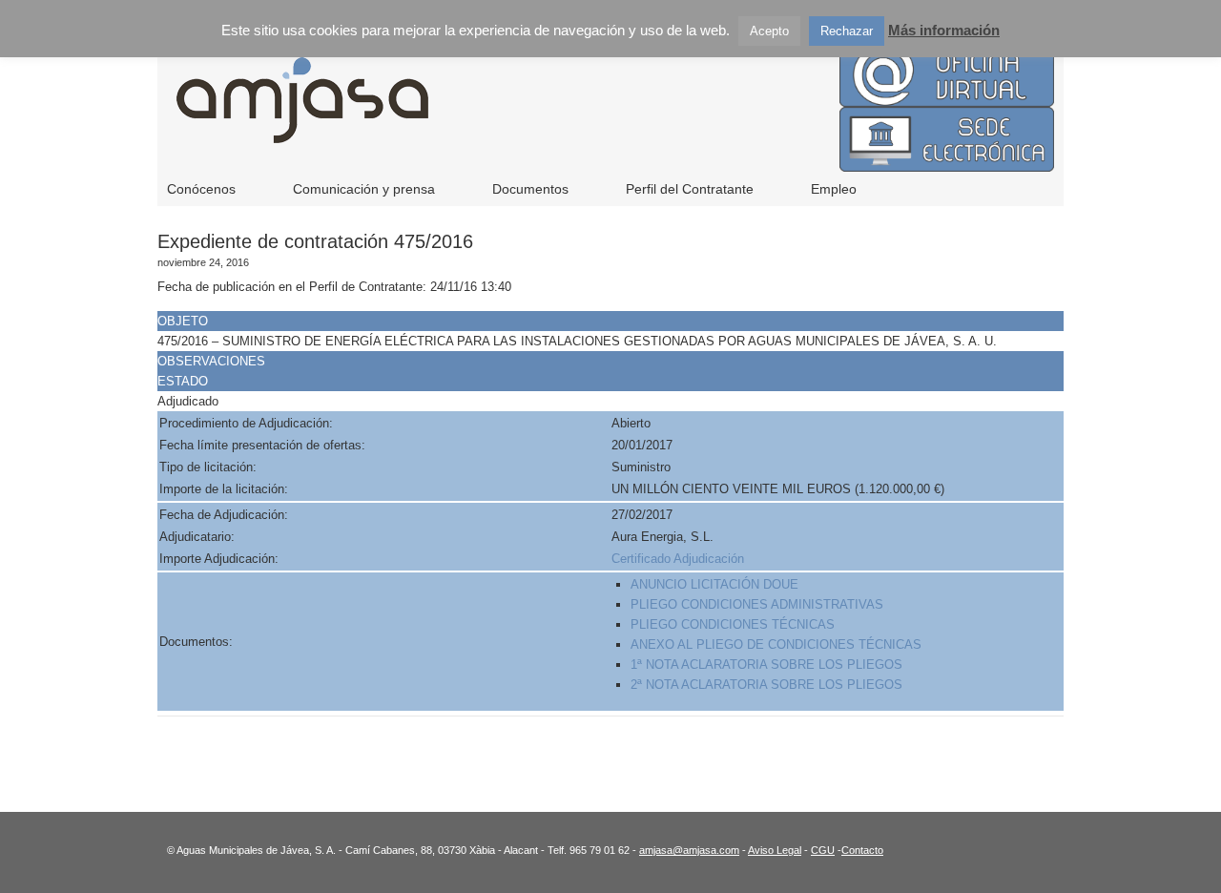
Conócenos (201, 189)
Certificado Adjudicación (677, 558)
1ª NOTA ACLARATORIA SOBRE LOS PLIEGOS (766, 664)
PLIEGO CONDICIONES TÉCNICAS (734, 624)
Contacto (862, 850)
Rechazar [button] (846, 31)
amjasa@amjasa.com (689, 850)
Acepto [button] (769, 31)
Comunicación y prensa (364, 189)
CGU (823, 850)
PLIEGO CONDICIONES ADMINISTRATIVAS (759, 604)
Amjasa (553, 114)
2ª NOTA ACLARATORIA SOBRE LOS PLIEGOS (766, 684)
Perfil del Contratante (690, 189)
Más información (944, 30)
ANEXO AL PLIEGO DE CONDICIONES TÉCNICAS (776, 644)
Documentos (530, 189)
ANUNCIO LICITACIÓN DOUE (714, 584)
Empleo (834, 189)
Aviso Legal (774, 850)
